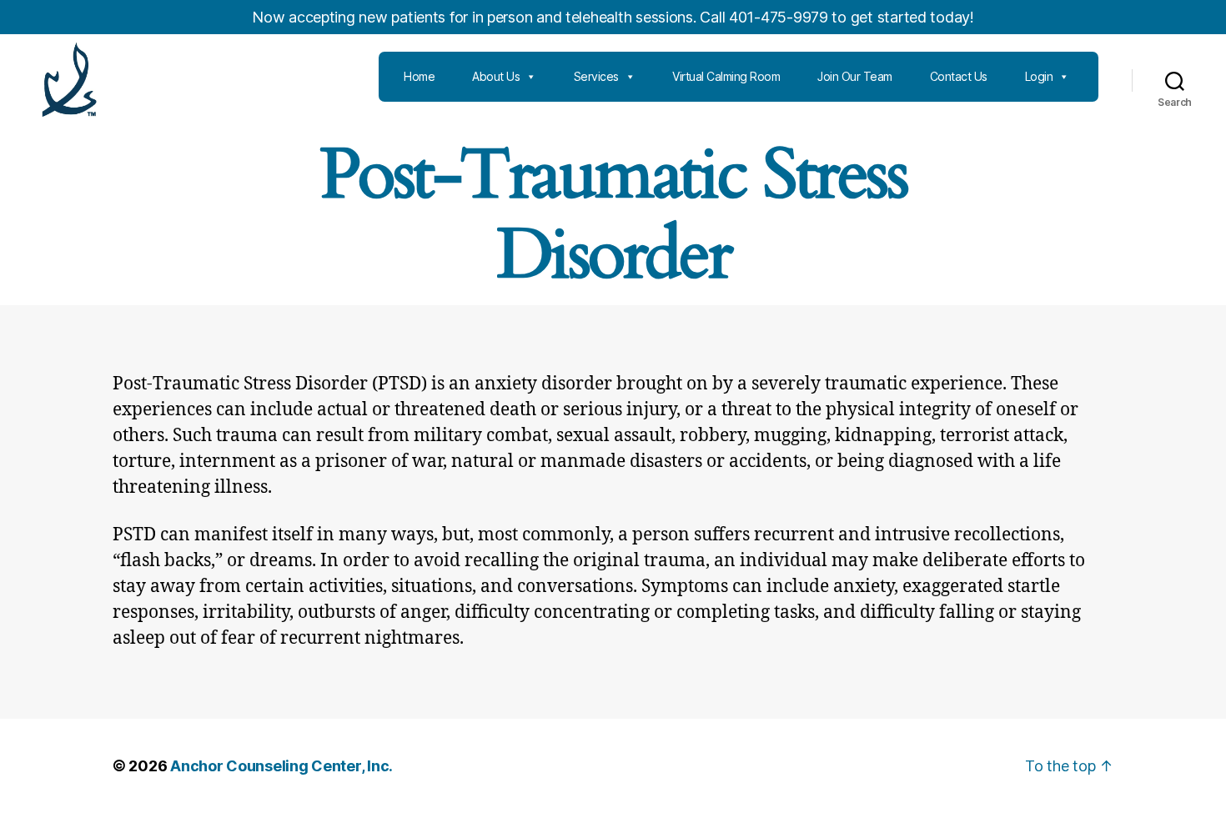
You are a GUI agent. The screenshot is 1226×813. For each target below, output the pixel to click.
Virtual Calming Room (726, 76)
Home (419, 76)
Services (596, 76)
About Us (496, 76)
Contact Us (958, 76)
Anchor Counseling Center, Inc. (281, 766)
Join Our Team (854, 76)
